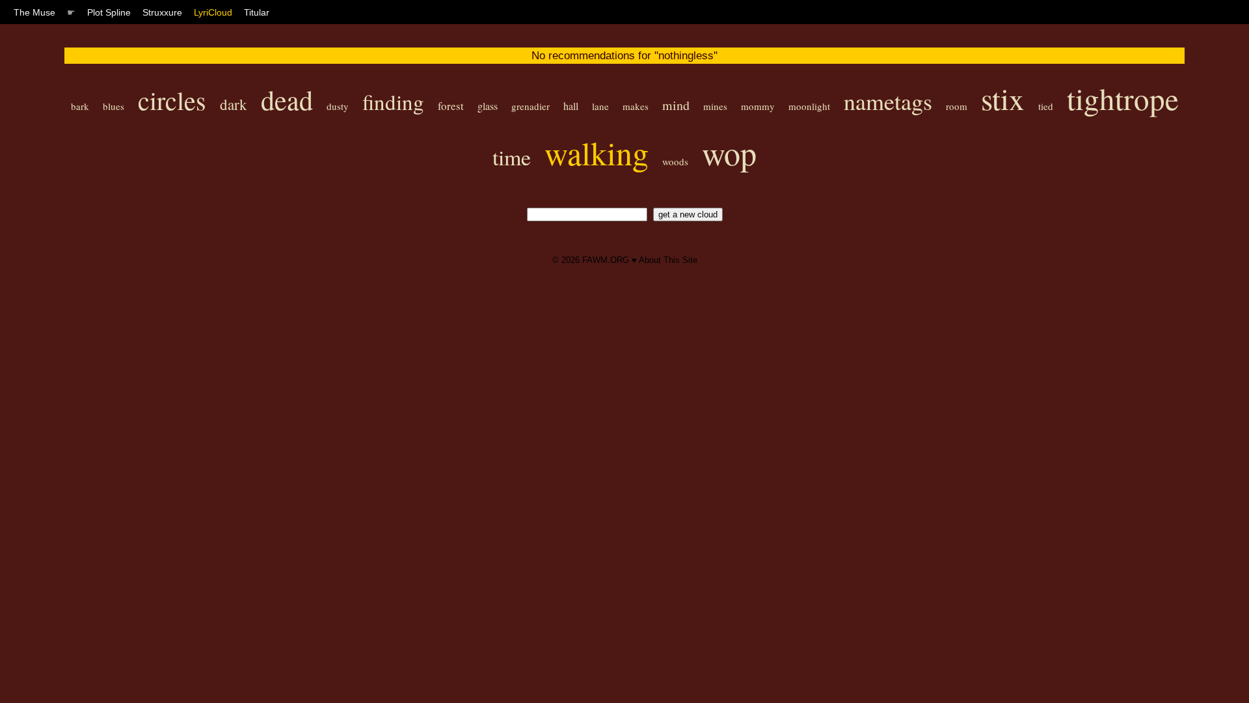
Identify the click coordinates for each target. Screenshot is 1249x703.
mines (715, 106)
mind (676, 105)
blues (113, 106)
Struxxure (162, 12)
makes (636, 106)
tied (1045, 106)
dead (287, 99)
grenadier (530, 106)
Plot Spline (109, 12)
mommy (758, 106)
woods (675, 161)
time (511, 157)
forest (451, 105)
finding (393, 101)
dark (233, 104)
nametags (888, 101)
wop (729, 152)
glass (487, 106)
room (956, 106)
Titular (256, 12)
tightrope (1123, 97)
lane (600, 106)
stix (1003, 97)
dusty (338, 106)
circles (172, 100)
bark (80, 106)
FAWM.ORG (605, 260)
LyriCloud (213, 12)
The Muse (34, 12)
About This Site (668, 260)
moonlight (809, 106)
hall (570, 106)
